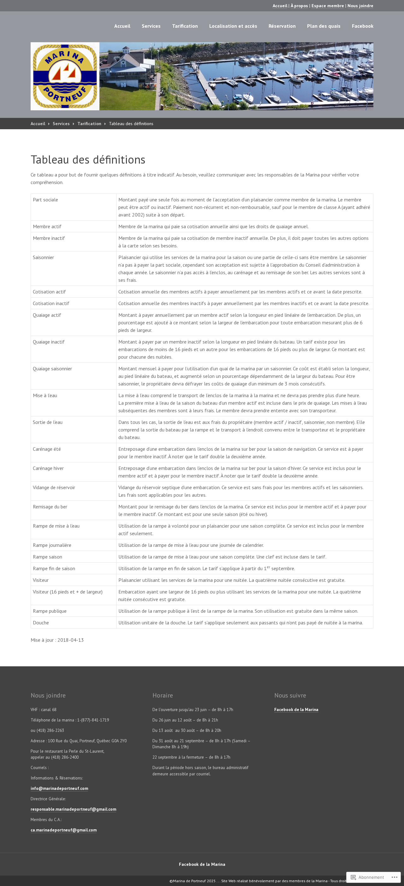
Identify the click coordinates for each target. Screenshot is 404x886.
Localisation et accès (233, 26)
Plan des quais (324, 26)
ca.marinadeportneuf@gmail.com (64, 830)
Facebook (362, 26)
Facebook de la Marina (296, 709)
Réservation (282, 26)
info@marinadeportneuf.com (59, 788)
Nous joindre (360, 6)
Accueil (280, 6)
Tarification (185, 26)
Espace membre (328, 6)
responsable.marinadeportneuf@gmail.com (73, 809)
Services (151, 26)
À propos (299, 6)
